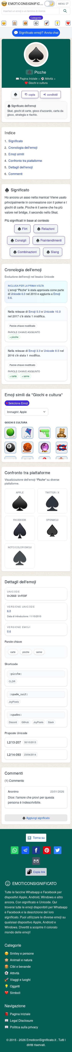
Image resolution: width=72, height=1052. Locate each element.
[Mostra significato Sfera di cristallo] (44, 447)
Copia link (39, 872)
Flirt (22, 228)
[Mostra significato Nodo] (61, 447)
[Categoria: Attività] (36, 23)
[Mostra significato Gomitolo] (27, 447)
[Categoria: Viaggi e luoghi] (46, 23)
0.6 (9, 631)
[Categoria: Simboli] (68, 23)
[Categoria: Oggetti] (57, 23)
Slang (52, 252)
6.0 (9, 611)
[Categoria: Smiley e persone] (4, 23)
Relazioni (46, 228)
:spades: (16, 714)
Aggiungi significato (36, 818)
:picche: (16, 673)
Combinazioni (25, 252)
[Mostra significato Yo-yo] (10, 433)
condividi (52, 94)
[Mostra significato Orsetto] (61, 433)
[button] (63, 3)
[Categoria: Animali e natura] (14, 23)
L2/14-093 (14, 754)
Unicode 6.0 (18, 294)
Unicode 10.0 (52, 311)
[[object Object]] (65, 11)
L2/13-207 (14, 742)
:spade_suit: (19, 694)
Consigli (18, 240)
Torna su (36, 837)
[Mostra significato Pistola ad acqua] (44, 433)
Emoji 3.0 (35, 351)
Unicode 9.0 (51, 351)
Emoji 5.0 (35, 311)
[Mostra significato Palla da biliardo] (10, 447)
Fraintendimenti (49, 240)
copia (32, 94)
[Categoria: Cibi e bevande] (25, 23)
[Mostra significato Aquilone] (27, 433)
